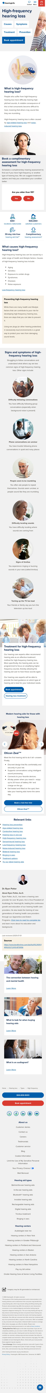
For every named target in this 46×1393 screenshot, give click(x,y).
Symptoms (21, 24)
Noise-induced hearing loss (14, 848)
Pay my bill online (23, 1269)
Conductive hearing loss (13, 831)
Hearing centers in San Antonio (23, 1255)
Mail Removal (23, 1173)
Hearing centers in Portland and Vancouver (23, 1245)
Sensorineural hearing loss (14, 841)
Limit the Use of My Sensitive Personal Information (23, 1162)
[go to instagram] (29, 1114)
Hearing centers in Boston (23, 1250)
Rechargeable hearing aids (23, 1204)
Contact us (23, 1132)
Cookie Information (23, 1156)
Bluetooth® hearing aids (23, 1194)
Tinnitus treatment (23, 1214)
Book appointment (13, 40)
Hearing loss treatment (16, 695)
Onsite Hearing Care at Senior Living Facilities (23, 1274)
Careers (23, 1136)
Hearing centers (23, 1225)
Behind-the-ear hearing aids (23, 1185)
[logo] (8, 3)
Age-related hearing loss (13, 828)
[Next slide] (41, 744)
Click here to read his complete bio (25, 920)
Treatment (9, 32)
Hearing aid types (23, 1180)
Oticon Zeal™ (23, 809)
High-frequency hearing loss (14, 838)
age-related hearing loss (17, 122)
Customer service (23, 1146)
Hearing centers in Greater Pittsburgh (23, 1240)
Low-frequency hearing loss (13, 290)
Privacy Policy (6, 1354)
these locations (35, 1326)
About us (23, 1122)
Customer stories (23, 1127)
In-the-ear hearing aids (23, 1190)
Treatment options (10, 858)
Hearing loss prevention (12, 824)
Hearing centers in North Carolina (23, 1259)
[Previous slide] (4, 744)
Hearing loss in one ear (12, 834)
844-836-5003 (23, 1095)
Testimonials (23, 1141)
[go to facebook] (16, 1114)
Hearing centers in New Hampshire (23, 1264)
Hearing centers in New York (23, 1235)
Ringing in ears (9, 855)
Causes (8, 24)
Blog (23, 1151)
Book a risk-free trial (23, 802)
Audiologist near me (23, 1230)
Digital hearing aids (23, 1209)
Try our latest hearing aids (13, 861)
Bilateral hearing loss (11, 851)
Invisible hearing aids (23, 1199)
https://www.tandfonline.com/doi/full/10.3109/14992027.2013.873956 (23, 946)
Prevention (24, 32)
